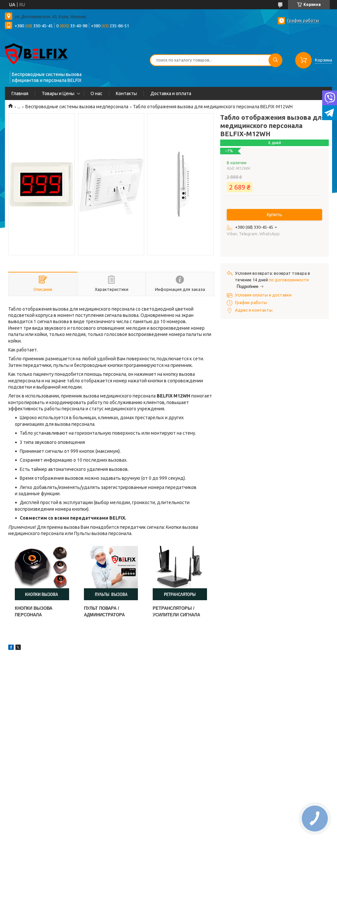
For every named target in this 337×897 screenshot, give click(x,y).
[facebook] (11, 648)
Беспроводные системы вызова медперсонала (76, 106)
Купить (274, 214)
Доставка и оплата (170, 93)
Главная (20, 93)
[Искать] (275, 60)
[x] (18, 648)
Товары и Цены (58, 93)
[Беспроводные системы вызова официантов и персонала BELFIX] (36, 53)
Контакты (126, 93)
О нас (96, 93)
